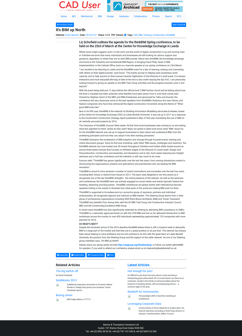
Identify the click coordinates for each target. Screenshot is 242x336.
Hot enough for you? (140, 271)
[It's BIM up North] (66, 42)
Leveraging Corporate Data (144, 303)
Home (64, 16)
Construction (159, 35)
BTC (179, 16)
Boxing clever (64, 295)
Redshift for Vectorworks (143, 291)
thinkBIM (170, 35)
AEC (74, 16)
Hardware (124, 16)
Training (147, 35)
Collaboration (140, 16)
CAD (135, 35)
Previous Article (66, 25)
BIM (100, 16)
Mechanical (87, 16)
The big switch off (67, 271)
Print (111, 255)
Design (110, 16)
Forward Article (96, 255)
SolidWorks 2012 (66, 280)
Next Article (178, 25)
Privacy (156, 16)
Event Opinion (72, 35)
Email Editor (78, 255)
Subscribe (63, 255)
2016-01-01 (91, 35)
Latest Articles (138, 265)
